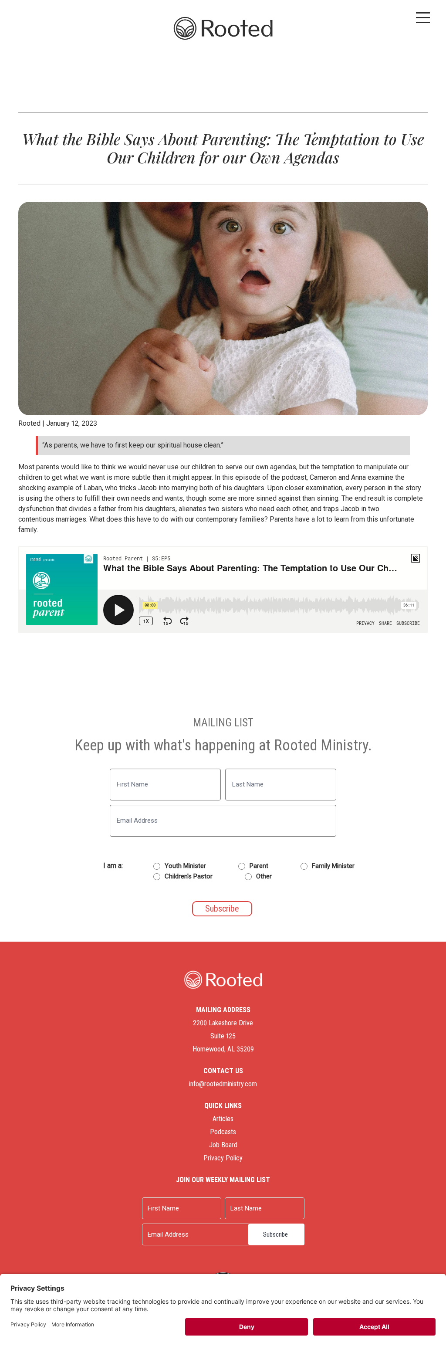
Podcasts (223, 1132)
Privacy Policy (223, 1158)
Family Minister (333, 866)
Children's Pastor (189, 876)
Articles (223, 1119)
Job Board (223, 1145)
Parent (259, 866)
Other (264, 876)
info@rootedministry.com (223, 1084)
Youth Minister (185, 866)
